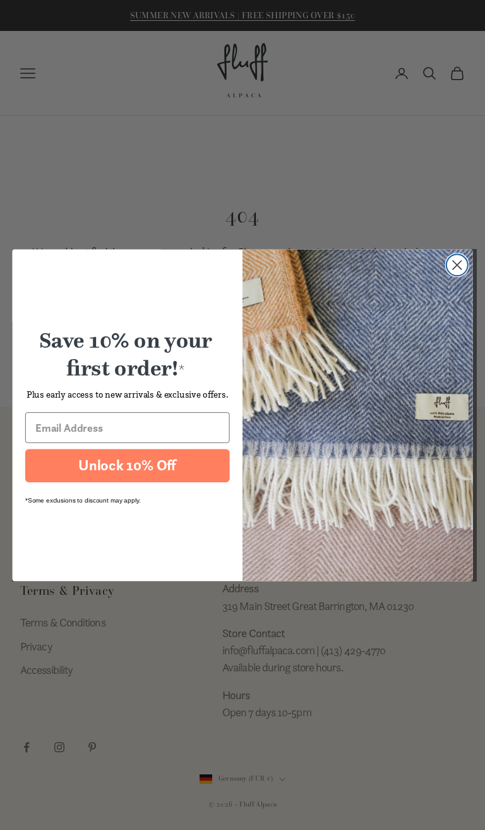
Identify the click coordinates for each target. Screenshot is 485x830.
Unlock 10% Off (127, 465)
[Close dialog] (457, 265)
